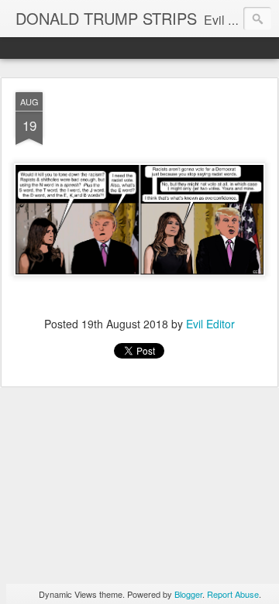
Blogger (188, 594)
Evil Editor (210, 323)
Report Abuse (233, 594)
